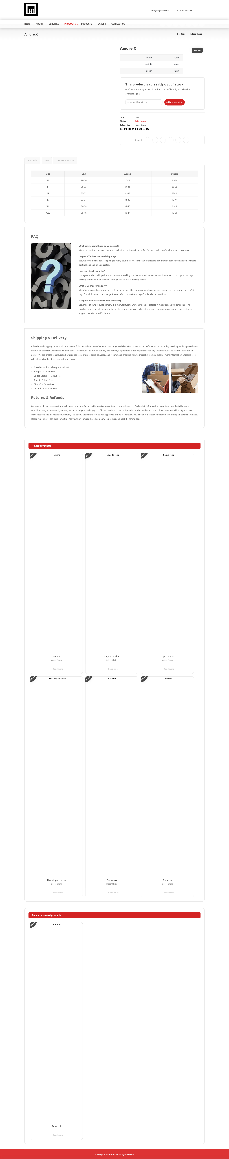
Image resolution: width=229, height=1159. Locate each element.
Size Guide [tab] (32, 160)
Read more (58, 669)
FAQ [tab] (47, 160)
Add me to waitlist (174, 102)
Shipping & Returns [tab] (65, 160)
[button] (202, 10)
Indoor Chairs (140, 125)
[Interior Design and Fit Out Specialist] (31, 9)
